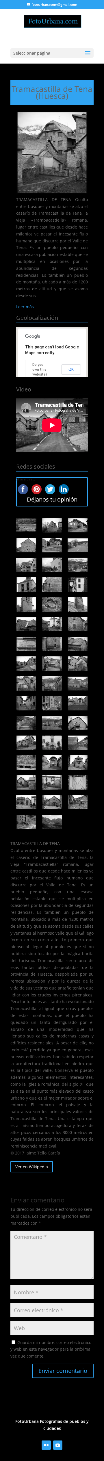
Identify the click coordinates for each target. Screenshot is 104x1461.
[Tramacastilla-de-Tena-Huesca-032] (52, 723)
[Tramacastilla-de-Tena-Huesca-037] (26, 762)
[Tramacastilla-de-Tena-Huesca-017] (52, 624)
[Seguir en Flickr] (46, 1445)
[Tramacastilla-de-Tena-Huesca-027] (78, 683)
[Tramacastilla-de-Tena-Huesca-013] (26, 604)
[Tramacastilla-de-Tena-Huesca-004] (26, 545)
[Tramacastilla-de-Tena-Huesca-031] (26, 723)
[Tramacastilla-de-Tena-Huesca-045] (78, 802)
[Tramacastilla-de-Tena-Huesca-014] (52, 604)
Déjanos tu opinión (52, 499)
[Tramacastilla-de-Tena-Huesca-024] (78, 663)
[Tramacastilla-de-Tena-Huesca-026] (52, 683)
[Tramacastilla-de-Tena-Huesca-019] (26, 644)
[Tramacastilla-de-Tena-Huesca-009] (78, 565)
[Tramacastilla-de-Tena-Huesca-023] (52, 663)
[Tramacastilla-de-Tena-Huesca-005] (52, 545)
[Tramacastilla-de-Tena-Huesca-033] (78, 723)
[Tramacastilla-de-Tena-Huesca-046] (26, 822)
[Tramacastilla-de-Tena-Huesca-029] (52, 703)
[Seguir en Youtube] (57, 1445)
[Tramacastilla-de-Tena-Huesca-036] (78, 743)
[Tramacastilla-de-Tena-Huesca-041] (52, 782)
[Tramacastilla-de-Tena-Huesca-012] (78, 584)
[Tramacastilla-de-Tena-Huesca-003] (78, 525)
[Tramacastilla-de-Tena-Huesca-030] (78, 703)
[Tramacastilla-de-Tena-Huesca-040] (26, 782)
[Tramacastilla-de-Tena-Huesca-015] (78, 604)
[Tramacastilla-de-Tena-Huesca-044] (52, 802)
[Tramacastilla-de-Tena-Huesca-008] (52, 565)
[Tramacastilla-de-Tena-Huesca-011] (52, 584)
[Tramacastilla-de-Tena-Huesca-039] (78, 762)
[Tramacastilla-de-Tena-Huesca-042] (78, 782)
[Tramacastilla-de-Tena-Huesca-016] (26, 624)
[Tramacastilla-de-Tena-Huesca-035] (52, 743)
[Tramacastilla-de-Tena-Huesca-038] (52, 762)
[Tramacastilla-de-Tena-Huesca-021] (78, 644)
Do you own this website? (39, 369)
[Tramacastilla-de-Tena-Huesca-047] (52, 822)
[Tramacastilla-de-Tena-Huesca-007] (26, 565)
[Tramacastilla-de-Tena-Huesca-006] (78, 545)
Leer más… (26, 306)
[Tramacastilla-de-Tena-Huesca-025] (26, 683)
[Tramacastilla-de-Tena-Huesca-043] (26, 802)
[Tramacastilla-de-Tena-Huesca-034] (26, 743)
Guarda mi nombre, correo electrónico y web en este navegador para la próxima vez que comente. (50, 1349)
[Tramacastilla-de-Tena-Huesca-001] (26, 525)
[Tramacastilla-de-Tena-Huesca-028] (26, 703)
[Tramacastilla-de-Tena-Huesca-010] (26, 584)
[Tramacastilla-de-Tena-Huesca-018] (78, 624)
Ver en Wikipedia (31, 1166)
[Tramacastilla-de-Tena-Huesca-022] (26, 663)
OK (71, 369)
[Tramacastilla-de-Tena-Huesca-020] (52, 644)
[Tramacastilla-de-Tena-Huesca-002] (52, 525)
